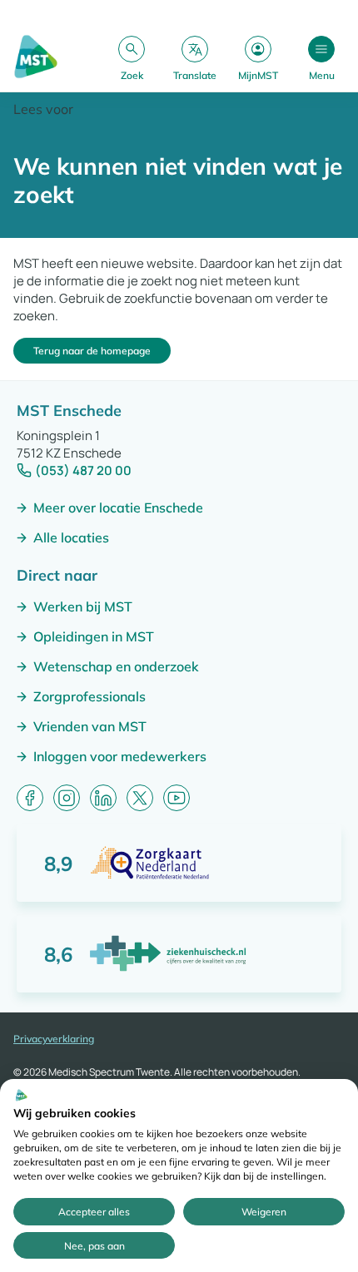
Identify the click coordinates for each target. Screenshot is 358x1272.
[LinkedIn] (103, 797)
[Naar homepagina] (35, 58)
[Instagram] (66, 797)
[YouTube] (176, 797)
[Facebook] (30, 797)
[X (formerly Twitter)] (140, 797)
